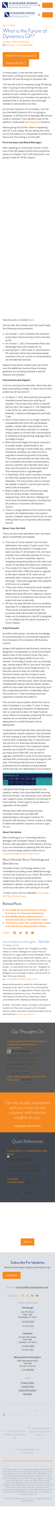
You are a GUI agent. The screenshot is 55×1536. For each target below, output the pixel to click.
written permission (25, 1014)
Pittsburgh (27, 1307)
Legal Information (27, 1390)
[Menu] (47, 5)
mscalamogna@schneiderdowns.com (21, 853)
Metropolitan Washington (27, 1357)
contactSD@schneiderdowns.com (21, 979)
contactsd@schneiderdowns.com (32, 1287)
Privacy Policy (27, 1382)
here (31, 319)
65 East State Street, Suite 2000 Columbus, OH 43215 (27, 1339)
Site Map (27, 1394)
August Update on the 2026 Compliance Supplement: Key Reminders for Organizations (27, 1044)
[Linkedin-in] (32, 1295)
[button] (14, 933)
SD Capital (12, 1179)
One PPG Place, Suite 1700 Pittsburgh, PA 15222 (27, 1314)
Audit (9, 1076)
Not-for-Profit (39, 1076)
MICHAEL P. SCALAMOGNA (19, 45)
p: (22, 1321)
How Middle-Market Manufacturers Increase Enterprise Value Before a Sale (26, 918)
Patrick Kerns (14, 1079)
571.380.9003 (28, 1369)
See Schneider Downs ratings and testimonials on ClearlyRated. (27, 1461)
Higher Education (22, 1076)
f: (21, 1326)
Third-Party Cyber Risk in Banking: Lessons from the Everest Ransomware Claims (28, 924)
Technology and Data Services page (26, 894)
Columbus (27, 1333)
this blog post (32, 122)
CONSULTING (10, 41)
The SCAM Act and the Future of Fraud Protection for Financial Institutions (25, 912)
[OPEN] (39, 5)
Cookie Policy (27, 1386)
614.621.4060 (28, 1346)
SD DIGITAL (24, 41)
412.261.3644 (28, 1321)
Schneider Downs (16, 1182)
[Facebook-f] (22, 1295)
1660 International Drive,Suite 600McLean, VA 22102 (27, 1363)
